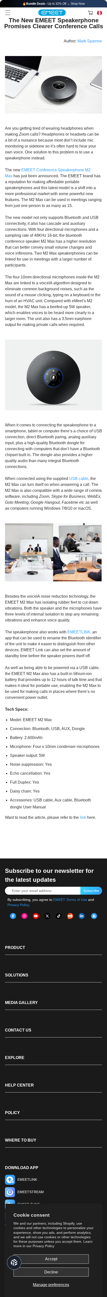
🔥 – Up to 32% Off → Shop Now (53, 3)
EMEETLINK (78, 632)
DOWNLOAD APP (21, 1168)
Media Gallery (21, 1003)
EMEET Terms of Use (70, 900)
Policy (12, 1113)
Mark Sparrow (89, 41)
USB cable (78, 478)
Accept (51, 1259)
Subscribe (91, 891)
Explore (14, 1058)
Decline (51, 1272)
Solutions (16, 975)
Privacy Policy (43, 1246)
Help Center (19, 1085)
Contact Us (18, 1030)
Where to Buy (20, 1140)
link (83, 817)
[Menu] (7, 12)
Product (15, 947)
